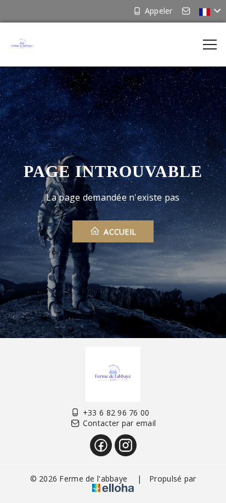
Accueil (118, 231)
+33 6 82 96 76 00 (116, 412)
